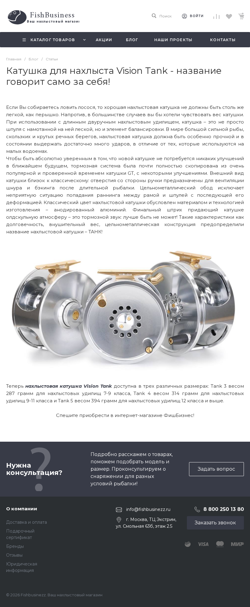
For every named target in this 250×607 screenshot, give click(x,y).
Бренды (15, 546)
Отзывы (14, 555)
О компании (21, 509)
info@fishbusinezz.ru (148, 509)
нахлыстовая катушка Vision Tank (68, 386)
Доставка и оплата (26, 522)
